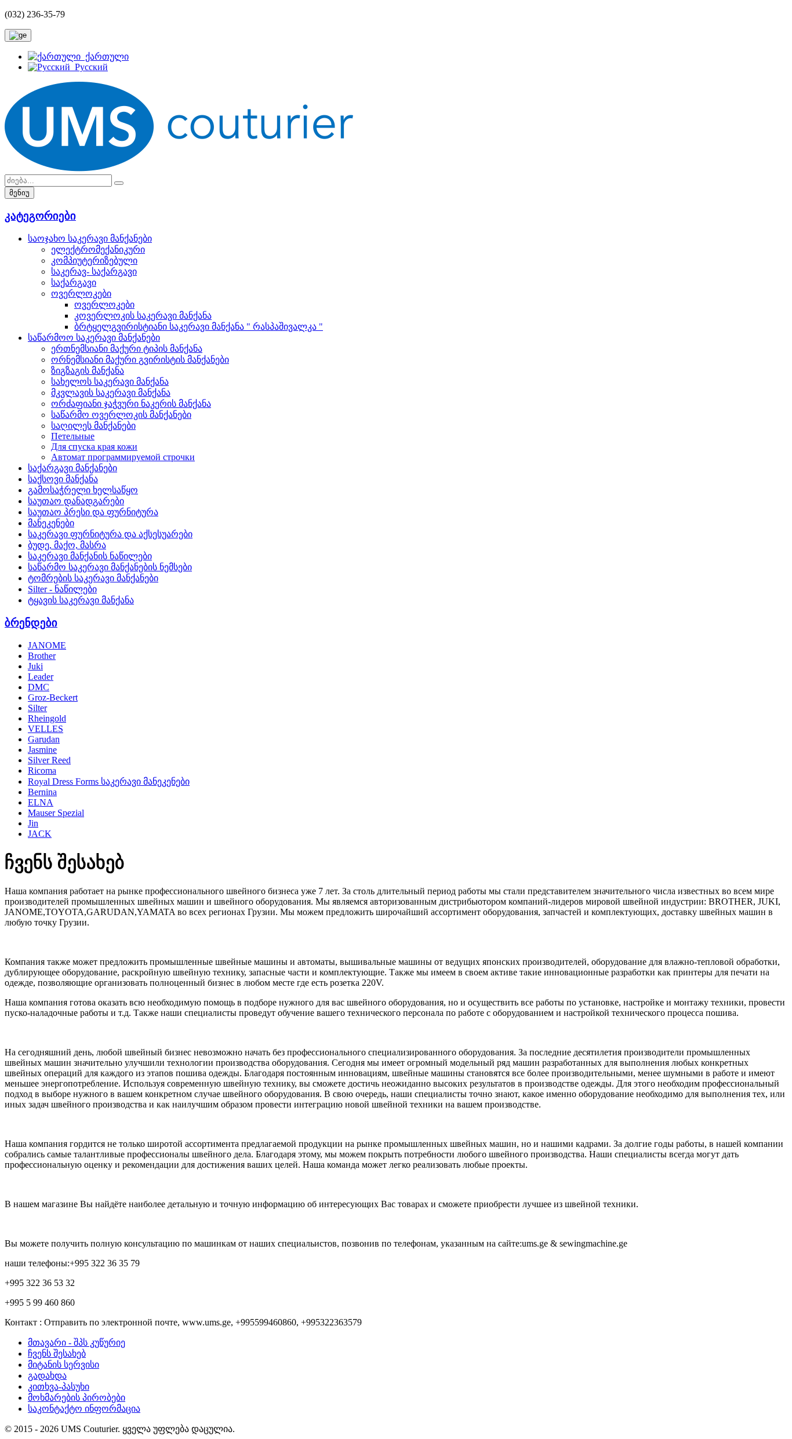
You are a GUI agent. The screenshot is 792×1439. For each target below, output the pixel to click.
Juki (35, 666)
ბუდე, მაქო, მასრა (67, 545)
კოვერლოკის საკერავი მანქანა (143, 315)
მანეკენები (51, 523)
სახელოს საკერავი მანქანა (110, 382)
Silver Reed (49, 760)
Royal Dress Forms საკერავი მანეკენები (109, 781)
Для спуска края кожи (94, 446)
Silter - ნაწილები (62, 589)
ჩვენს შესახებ (57, 1353)
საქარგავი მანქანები (72, 468)
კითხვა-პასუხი (58, 1386)
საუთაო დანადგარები (76, 501)
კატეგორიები (40, 216)
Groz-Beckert (53, 697)
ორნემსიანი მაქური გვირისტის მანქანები (140, 360)
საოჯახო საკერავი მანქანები (90, 238)
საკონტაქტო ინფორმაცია (84, 1409)
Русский (89, 67)
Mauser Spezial (56, 813)
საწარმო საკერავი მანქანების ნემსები (110, 567)
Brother (42, 656)
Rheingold (47, 718)
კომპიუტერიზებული (94, 260)
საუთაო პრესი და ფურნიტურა (93, 512)
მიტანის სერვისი (63, 1364)
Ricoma (42, 770)
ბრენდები (31, 623)
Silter (37, 708)
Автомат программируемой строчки (123, 457)
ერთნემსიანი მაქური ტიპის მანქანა (126, 349)
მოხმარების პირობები (76, 1397)
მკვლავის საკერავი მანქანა (110, 393)
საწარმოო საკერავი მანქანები (94, 338)
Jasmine (42, 750)
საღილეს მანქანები (93, 426)
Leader (40, 677)
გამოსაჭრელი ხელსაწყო (83, 490)
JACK (40, 834)
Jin (33, 823)
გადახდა (47, 1375)
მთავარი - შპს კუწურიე (76, 1342)
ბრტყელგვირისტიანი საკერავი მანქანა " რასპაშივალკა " (198, 326)
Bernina (42, 792)
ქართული (105, 56)
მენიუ (19, 192)
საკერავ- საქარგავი (94, 271)
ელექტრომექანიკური (98, 249)
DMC (38, 687)
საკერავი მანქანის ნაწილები (90, 556)
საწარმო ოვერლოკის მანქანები (121, 415)
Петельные (73, 436)
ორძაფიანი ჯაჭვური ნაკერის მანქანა (131, 404)
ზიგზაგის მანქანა (87, 371)
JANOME (47, 645)
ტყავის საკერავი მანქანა (81, 600)
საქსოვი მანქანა (63, 479)
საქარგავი (73, 282)
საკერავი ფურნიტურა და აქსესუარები (110, 534)
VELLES (45, 729)
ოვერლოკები (81, 293)
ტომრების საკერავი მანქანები (93, 578)
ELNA (40, 802)
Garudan (44, 739)
